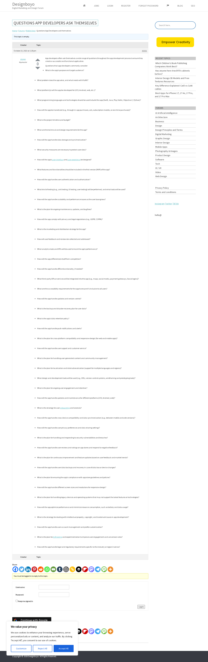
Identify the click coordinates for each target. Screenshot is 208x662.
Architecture (161, 117)
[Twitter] (22, 569)
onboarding (65, 408)
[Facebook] (15, 569)
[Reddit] (41, 569)
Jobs (96, 5)
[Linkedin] (28, 569)
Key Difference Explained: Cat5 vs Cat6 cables (173, 87)
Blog (180, 5)
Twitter (168, 203)
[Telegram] (98, 569)
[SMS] (104, 569)
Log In (141, 607)
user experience (73, 159)
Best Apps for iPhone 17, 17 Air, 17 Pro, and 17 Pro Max (174, 95)
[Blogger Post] (66, 569)
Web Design (161, 176)
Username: (20, 587)
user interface (58, 159)
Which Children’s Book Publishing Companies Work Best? (171, 65)
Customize (21, 648)
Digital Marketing (163, 134)
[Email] (53, 569)
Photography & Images (166, 151)
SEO (193, 5)
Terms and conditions (165, 192)
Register (125, 5)
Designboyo (28, 5)
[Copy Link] (72, 569)
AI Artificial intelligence (166, 112)
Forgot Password (148, 5)
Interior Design (162, 142)
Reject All (42, 648)
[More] (110, 569)
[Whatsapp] (47, 569)
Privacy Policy (162, 187)
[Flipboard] (85, 569)
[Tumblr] (60, 569)
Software (159, 159)
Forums (21, 30)
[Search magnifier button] (192, 25)
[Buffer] (79, 569)
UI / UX (158, 168)
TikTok (176, 203)
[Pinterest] (34, 569)
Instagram (160, 203)
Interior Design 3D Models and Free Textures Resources (172, 80)
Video (158, 172)
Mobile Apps (30, 30)
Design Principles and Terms (169, 129)
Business (159, 121)
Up (37, 60)
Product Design (162, 155)
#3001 (144, 50)
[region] (42, 638)
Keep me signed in (25, 601)
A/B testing (57, 537)
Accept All (63, 648)
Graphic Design (162, 138)
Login (110, 5)
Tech (157, 163)
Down (37, 68)
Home (14, 30)
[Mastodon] (91, 569)
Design (158, 125)
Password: (20, 594)
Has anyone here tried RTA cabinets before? (172, 72)
